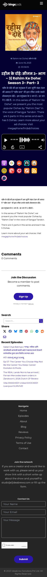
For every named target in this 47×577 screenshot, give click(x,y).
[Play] (5, 140)
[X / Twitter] (4, 331)
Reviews (23, 432)
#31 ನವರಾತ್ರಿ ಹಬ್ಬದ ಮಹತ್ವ (13, 357)
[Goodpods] (4, 172)
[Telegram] (36, 331)
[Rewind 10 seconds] (4, 147)
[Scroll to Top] (41, 563)
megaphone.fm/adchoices (14, 236)
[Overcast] (34, 165)
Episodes (23, 415)
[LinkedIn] (21, 331)
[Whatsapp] (31, 331)
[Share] (40, 147)
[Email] (4, 337)
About (23, 421)
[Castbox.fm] (19, 165)
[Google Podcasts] (11, 165)
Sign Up (23, 296)
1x (22, 147)
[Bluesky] (15, 331)
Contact (23, 448)
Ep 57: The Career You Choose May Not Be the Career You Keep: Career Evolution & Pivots (23, 364)
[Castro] (27, 165)
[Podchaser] (4, 180)
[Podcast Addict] (27, 172)
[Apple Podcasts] (4, 165)
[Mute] (43, 140)
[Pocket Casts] (11, 172)
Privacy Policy (23, 437)
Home (23, 410)
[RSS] (34, 172)
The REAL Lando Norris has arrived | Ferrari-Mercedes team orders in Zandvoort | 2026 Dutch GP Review (21, 375)
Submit (23, 559)
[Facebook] (10, 331)
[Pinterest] (26, 331)
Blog (23, 426)
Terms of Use (23, 442)
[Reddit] (42, 331)
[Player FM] (19, 172)
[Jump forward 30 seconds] (12, 147)
